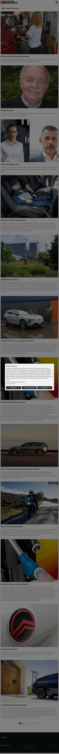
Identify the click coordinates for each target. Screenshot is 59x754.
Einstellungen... (13, 387)
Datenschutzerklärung (10, 383)
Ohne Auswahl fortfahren (29, 387)
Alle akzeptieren (44, 387)
